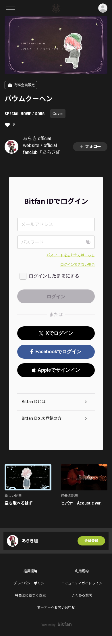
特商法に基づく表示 (30, 595)
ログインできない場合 (77, 265)
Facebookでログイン (58, 351)
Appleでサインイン (59, 370)
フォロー (93, 146)
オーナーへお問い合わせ (56, 607)
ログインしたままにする (54, 276)
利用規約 (82, 571)
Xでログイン (59, 333)
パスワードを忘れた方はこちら (71, 255)
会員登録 (91, 541)
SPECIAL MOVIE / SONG (25, 113)
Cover (58, 113)
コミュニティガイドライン (81, 583)
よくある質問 (82, 595)
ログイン (102, 8)
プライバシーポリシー (30, 583)
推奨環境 (30, 571)
